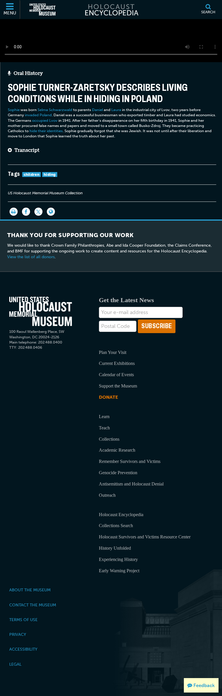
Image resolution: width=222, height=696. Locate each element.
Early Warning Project (119, 570)
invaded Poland (38, 115)
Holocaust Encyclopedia (121, 514)
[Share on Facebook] (26, 212)
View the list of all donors (31, 256)
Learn (104, 416)
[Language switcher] (51, 212)
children (31, 174)
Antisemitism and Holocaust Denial (131, 483)
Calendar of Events (116, 374)
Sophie (14, 110)
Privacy (17, 634)
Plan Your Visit (112, 352)
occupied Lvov (45, 120)
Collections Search (116, 525)
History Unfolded (115, 548)
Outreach (107, 495)
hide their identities (46, 131)
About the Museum (30, 589)
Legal (15, 664)
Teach (104, 427)
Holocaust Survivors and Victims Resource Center (144, 536)
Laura (116, 110)
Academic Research (117, 450)
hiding (50, 174)
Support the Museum (118, 385)
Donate (108, 397)
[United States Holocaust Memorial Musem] (40, 311)
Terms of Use (23, 619)
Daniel (97, 110)
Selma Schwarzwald (55, 110)
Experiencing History (118, 559)
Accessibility (23, 649)
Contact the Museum (32, 605)
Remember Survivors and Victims (129, 461)
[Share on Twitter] (38, 212)
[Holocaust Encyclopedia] (111, 9)
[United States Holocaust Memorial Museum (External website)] (42, 9)
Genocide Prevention (118, 472)
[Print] (14, 212)
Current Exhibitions (117, 363)
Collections (109, 439)
